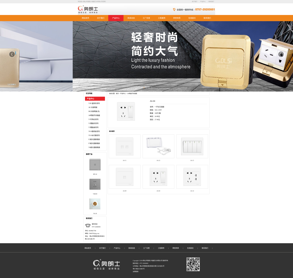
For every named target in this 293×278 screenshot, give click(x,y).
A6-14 (192, 191)
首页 (117, 93)
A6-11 (124, 160)
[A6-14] (192, 188)
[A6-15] (192, 158)
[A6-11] (125, 158)
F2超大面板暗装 (94, 139)
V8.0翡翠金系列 (94, 131)
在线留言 (192, 18)
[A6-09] (125, 188)
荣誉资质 (176, 18)
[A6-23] (158, 158)
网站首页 (85, 18)
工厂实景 (146, 18)
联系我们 (211, 1)
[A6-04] (158, 188)
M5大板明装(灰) (94, 111)
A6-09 (124, 191)
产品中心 (203, 1)
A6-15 (192, 160)
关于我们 (194, 1)
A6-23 (158, 160)
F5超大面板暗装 (94, 143)
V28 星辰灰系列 (94, 103)
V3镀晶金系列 (93, 127)
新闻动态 (131, 18)
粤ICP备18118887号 (139, 269)
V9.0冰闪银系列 (94, 135)
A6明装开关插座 (94, 115)
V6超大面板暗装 (94, 147)
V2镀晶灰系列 (93, 123)
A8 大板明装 (92, 107)
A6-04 (158, 191)
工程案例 (161, 18)
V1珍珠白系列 (93, 119)
